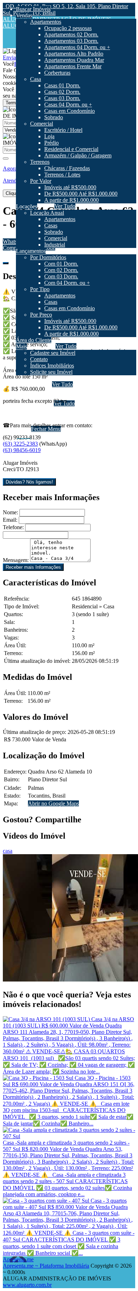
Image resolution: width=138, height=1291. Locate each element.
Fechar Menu (46, 429)
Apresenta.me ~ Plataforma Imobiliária (46, 1266)
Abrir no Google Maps (53, 803)
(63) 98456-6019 (22, 450)
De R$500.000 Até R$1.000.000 (82, 416)
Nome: (10, 512)
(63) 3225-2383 (20, 444)
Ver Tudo (62, 384)
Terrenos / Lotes (63, 397)
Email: (10, 520)
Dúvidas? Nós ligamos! (29, 482)
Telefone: (13, 527)
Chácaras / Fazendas (68, 391)
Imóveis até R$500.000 (71, 410)
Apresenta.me (18, 1259)
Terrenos (41, 384)
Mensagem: (16, 560)
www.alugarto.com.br (27, 1285)
